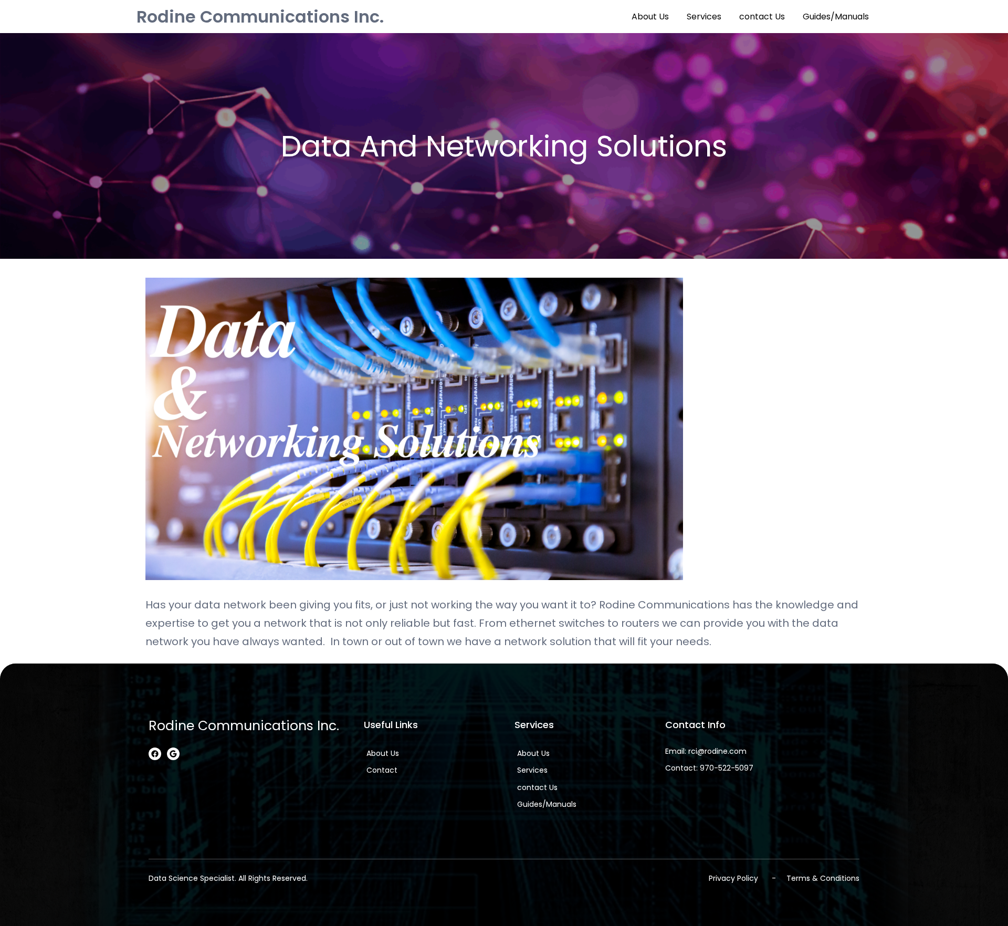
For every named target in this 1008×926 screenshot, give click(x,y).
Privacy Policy (733, 878)
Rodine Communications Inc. (260, 16)
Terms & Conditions (822, 878)
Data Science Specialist (192, 878)
